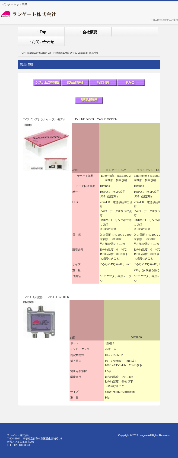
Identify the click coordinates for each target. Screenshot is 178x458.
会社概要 (88, 32)
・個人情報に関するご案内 (164, 20)
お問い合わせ (41, 42)
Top (41, 32)
